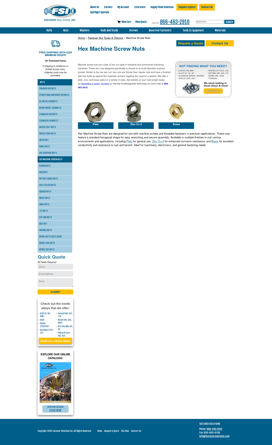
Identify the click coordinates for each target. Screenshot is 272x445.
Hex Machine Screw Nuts (50, 159)
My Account (123, 7)
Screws (133, 30)
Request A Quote (187, 7)
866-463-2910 (175, 22)
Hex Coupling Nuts (48, 153)
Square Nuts (45, 191)
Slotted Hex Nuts (47, 185)
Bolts (49, 30)
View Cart (126, 21)
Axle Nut (43, 223)
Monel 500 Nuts (46, 249)
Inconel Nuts (45, 230)
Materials (220, 30)
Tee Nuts (43, 210)
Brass (176, 124)
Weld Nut (43, 172)
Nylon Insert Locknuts (50, 107)
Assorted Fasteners (160, 30)
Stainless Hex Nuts (48, 114)
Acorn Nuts (44, 165)
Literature (139, 7)
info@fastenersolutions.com (214, 436)
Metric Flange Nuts (48, 178)
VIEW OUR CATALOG (55, 409)
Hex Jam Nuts (45, 217)
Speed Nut (44, 140)
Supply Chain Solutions (162, 7)
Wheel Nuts (44, 198)
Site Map (125, 431)
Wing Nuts (44, 204)
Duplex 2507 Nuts (47, 127)
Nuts (65, 30)
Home (81, 38)
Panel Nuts (44, 146)
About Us (94, 7)
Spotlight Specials (99, 12)
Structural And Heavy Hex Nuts (54, 95)
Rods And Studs (109, 30)
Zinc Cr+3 (136, 124)
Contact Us (207, 7)
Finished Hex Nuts (47, 88)
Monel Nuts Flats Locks (50, 236)
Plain (96, 124)
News (99, 431)
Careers (108, 7)
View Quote (141, 21)
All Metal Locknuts (48, 101)
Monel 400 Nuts (47, 243)
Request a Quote (190, 43)
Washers (85, 30)
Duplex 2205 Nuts (47, 133)
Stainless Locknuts (48, 120)
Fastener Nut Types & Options (105, 38)
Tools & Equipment (193, 30)
